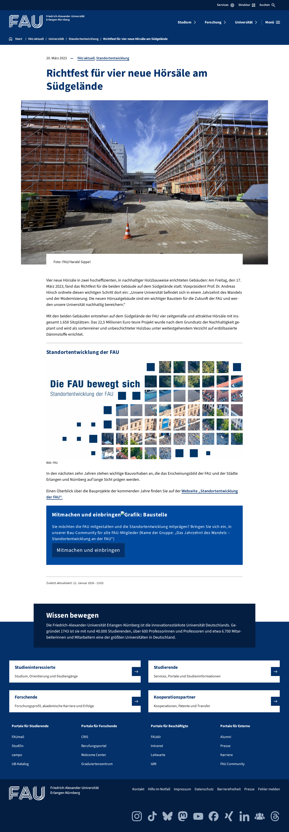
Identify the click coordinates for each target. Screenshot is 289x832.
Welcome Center (93, 754)
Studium (184, 22)
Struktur (244, 5)
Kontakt (138, 789)
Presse (225, 745)
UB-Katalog (20, 763)
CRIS (84, 736)
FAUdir (156, 736)
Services (222, 5)
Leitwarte (158, 754)
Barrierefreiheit (229, 789)
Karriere (226, 754)
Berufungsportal (93, 745)
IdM (153, 763)
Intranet (157, 745)
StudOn (17, 745)
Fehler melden (269, 789)
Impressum (182, 789)
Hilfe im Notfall (159, 789)
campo (17, 754)
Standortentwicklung (112, 58)
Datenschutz (204, 789)
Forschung (213, 22)
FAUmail (18, 736)
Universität (244, 22)
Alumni (225, 736)
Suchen (264, 5)
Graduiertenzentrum (97, 763)
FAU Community (232, 763)
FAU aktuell (86, 58)
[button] (75, 671)
